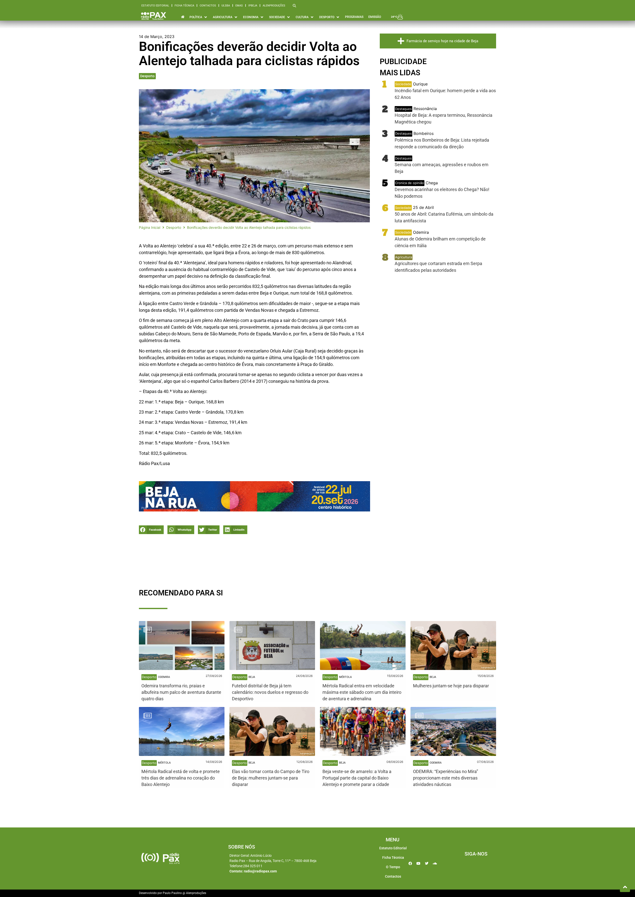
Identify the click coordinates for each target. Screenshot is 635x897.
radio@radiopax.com (260, 871)
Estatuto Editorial (155, 5)
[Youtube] (418, 863)
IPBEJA (252, 5)
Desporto (147, 76)
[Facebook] (410, 863)
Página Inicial (149, 227)
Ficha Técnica (184, 5)
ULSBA (226, 5)
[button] (151, 529)
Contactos (208, 5)
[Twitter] (426, 863)
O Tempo (393, 867)
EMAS (239, 5)
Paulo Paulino (172, 893)
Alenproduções (274, 5)
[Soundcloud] (434, 863)
